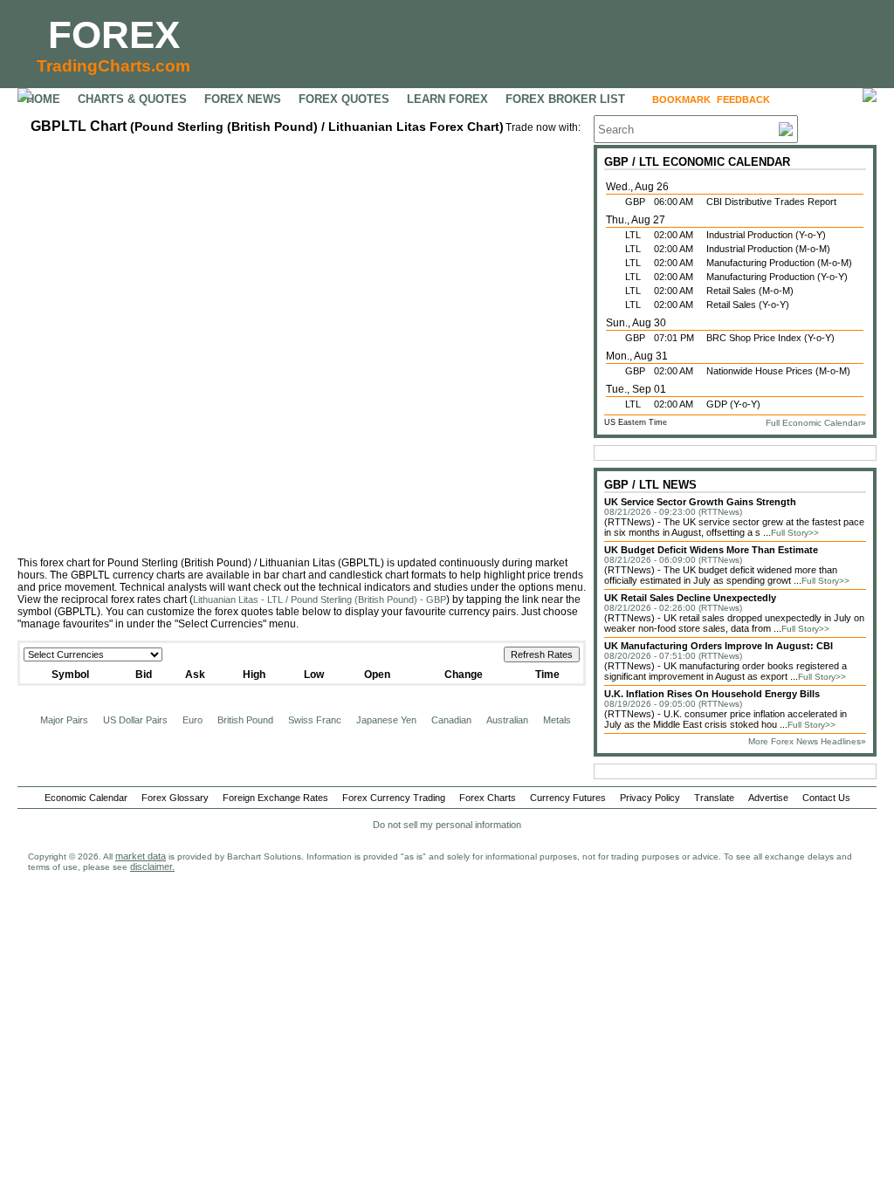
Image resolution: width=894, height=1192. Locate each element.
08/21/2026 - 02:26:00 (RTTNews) (673, 608)
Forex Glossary (175, 797)
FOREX (114, 34)
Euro (192, 720)
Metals (557, 720)
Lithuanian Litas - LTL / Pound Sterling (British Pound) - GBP (319, 599)
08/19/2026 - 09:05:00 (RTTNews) (673, 704)
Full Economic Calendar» (816, 423)
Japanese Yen (386, 720)
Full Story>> (795, 533)
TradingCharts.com (113, 66)
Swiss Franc (314, 720)
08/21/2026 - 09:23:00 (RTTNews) (673, 512)
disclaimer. (152, 866)
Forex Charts (487, 797)
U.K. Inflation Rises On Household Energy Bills (712, 693)
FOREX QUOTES (344, 99)
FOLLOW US (813, 99)
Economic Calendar (86, 797)
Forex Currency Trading (393, 797)
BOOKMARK (681, 99)
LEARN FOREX (447, 99)
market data (140, 856)
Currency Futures (568, 797)
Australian (507, 720)
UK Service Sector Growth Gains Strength (700, 502)
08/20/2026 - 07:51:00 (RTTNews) (673, 656)
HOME (43, 99)
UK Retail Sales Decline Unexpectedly (690, 598)
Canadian (451, 720)
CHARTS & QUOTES (132, 99)
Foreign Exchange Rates (275, 797)
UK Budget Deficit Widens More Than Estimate (711, 550)
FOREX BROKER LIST (565, 99)
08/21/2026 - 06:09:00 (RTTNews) (673, 560)
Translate (714, 797)
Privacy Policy (650, 797)
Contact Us (826, 797)
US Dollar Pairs (135, 720)
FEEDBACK (743, 99)
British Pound (245, 720)
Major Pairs (64, 720)
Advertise (768, 797)
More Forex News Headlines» (807, 741)
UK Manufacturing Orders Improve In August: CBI (718, 646)
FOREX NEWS (242, 99)
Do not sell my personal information (447, 824)
